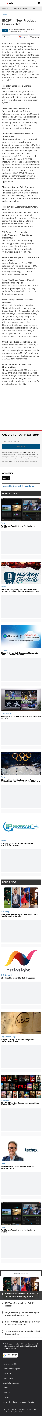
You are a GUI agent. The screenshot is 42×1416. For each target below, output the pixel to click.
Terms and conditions (10, 1364)
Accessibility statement (11, 1383)
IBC (34, 9)
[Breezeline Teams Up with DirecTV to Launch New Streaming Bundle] (21, 1288)
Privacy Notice (30, 455)
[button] (2, 3)
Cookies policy (8, 1378)
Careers (5, 1388)
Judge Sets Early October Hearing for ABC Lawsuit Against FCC (22, 1313)
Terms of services (28, 452)
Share (7, 37)
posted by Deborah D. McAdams (22, 29)
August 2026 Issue (20, 9)
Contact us (6, 1392)
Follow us (24, 37)
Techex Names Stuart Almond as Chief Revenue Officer (22, 1332)
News (5, 30)
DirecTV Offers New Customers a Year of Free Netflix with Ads (22, 1323)
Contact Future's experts (11, 1369)
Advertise (6, 1397)
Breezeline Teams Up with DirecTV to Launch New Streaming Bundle (22, 1295)
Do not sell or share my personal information (19, 1402)
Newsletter (35, 37)
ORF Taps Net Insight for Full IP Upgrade (19, 1304)
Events (5, 15)
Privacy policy (7, 1373)
